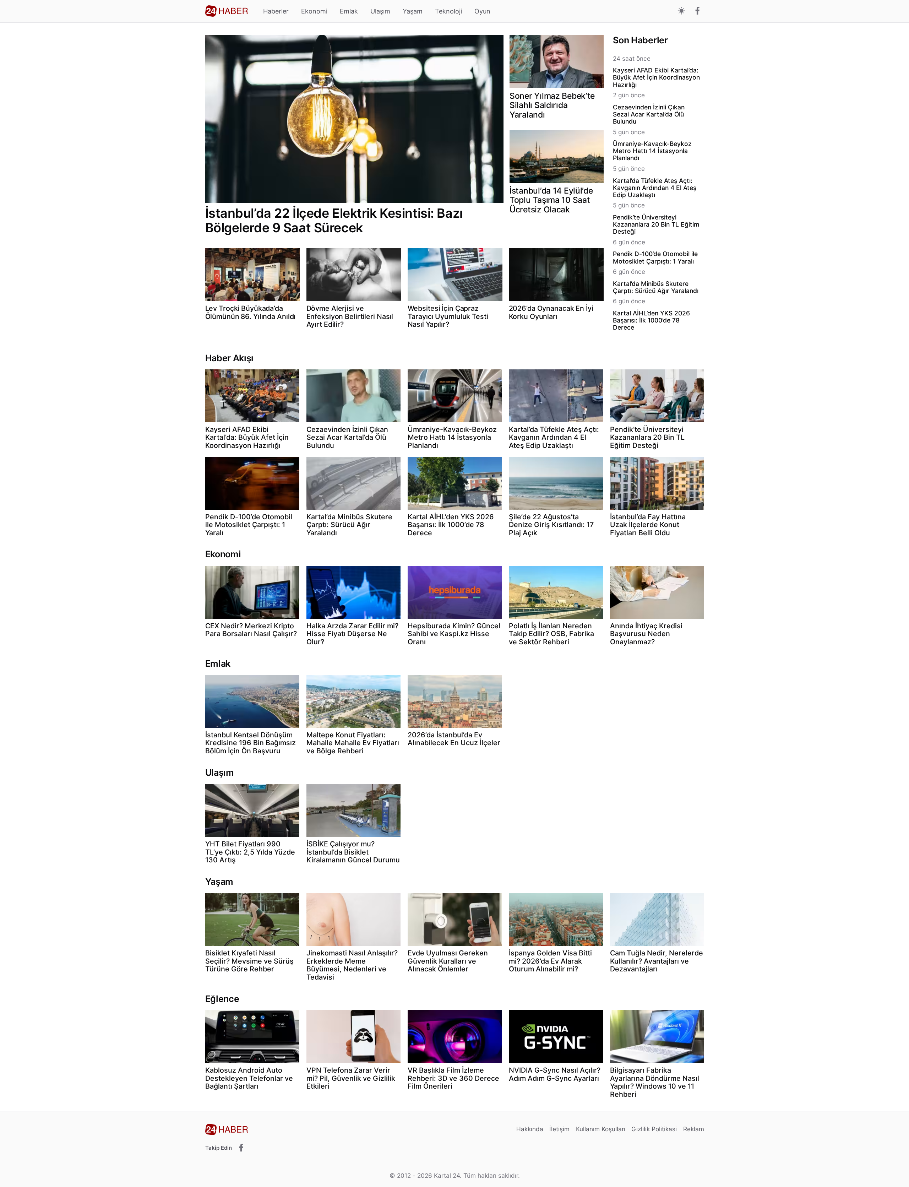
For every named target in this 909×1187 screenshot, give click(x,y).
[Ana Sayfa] (226, 11)
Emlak (349, 11)
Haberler (276, 11)
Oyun (482, 11)
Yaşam (413, 11)
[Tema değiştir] (681, 11)
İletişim (559, 1129)
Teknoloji (448, 11)
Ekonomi (314, 11)
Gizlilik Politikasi (654, 1129)
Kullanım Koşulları (600, 1129)
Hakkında (529, 1129)
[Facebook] (697, 11)
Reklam (693, 1129)
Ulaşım (380, 11)
